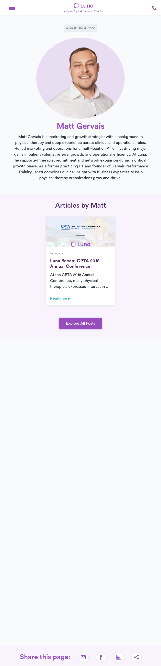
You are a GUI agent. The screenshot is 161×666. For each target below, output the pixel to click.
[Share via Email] (83, 657)
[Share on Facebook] (101, 657)
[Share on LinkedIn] (119, 657)
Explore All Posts (80, 323)
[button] (12, 8)
